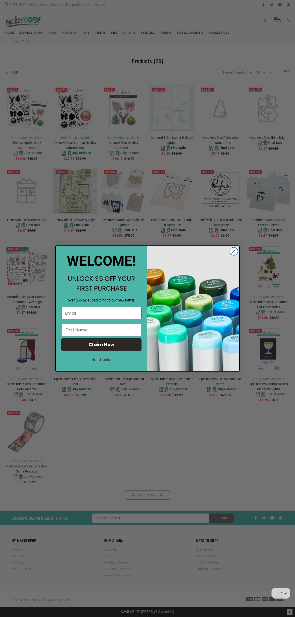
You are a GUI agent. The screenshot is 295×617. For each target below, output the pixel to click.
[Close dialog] (234, 251)
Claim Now (101, 344)
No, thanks (101, 359)
